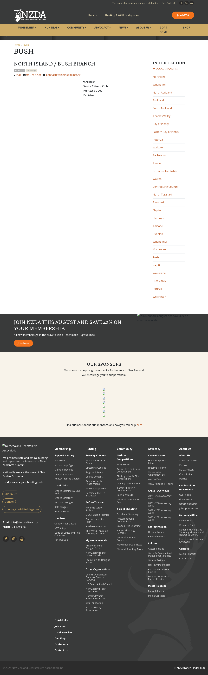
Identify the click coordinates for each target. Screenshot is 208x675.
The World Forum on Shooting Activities (97, 532)
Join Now (23, 343)
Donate (92, 15)
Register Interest (95, 472)
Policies (152, 543)
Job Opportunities (188, 508)
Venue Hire (185, 520)
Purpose (183, 465)
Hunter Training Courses (67, 478)
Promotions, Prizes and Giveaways (191, 540)
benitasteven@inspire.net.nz (63, 75)
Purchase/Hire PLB (96, 526)
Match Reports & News (129, 544)
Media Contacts (156, 595)
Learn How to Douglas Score (98, 561)
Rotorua (158, 139)
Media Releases (157, 585)
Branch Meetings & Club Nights (67, 492)
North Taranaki (162, 194)
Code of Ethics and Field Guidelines (67, 534)
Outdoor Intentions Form (96, 520)
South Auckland (162, 108)
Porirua (157, 288)
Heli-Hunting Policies (159, 564)
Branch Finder (61, 511)
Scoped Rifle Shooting (129, 525)
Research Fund (187, 525)
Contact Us (185, 558)
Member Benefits (63, 469)
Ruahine (158, 234)
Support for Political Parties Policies (158, 578)
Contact (184, 548)
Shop (186, 27)
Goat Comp (164, 30)
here (139, 425)
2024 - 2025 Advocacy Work (159, 497)
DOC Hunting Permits (97, 514)
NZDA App (60, 528)
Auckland (158, 100)
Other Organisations (98, 569)
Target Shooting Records (126, 532)
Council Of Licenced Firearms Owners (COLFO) (96, 577)
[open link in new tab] (104, 389)
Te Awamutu (160, 155)
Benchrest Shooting (127, 514)
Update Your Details (65, 523)
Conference (61, 644)
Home (17, 44)
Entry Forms (123, 464)
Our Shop (59, 638)
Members (59, 518)
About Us (143, 27)
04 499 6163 (19, 527)
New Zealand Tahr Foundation (95, 590)
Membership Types (64, 465)
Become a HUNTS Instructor (95, 494)
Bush (26, 44)
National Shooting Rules (130, 549)
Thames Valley (161, 116)
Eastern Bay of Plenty (166, 132)
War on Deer (155, 479)
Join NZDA (183, 15)
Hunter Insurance (63, 474)
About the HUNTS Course (95, 462)
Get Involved (61, 539)
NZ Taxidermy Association (93, 609)
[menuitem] (27, 30)
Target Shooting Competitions (126, 489)
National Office (188, 515)
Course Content (94, 476)
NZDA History (186, 469)
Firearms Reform (157, 467)
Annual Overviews (158, 490)
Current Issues (156, 455)
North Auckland (162, 92)
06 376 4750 (33, 75)
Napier (157, 210)
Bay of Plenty (161, 124)
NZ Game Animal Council (99, 584)
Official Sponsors (188, 503)
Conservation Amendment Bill (156, 473)
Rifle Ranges (61, 506)
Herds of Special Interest (157, 462)
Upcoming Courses (96, 467)
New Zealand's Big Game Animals (96, 554)
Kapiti (156, 265)
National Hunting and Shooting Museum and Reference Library (191, 532)
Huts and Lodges (63, 502)
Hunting (51, 27)
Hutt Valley (159, 281)
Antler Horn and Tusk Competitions (128, 470)
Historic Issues (156, 532)
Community (75, 27)
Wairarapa (159, 273)
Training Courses (96, 455)
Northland (159, 77)
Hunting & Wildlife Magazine (122, 15)
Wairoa (157, 179)
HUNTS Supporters (96, 488)
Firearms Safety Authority (94, 509)
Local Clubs (61, 485)
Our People (185, 494)
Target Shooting (127, 508)
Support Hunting (64, 455)
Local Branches (166, 69)
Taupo (157, 163)
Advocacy (101, 27)
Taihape (158, 226)
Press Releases (156, 591)
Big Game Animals (96, 540)
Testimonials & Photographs (94, 482)
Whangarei (159, 84)
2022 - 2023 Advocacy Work (159, 511)
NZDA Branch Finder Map (190, 668)
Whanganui (160, 241)
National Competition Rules (128, 501)
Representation (157, 526)
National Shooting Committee (126, 539)
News (122, 27)
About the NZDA (188, 460)
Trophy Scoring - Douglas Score (95, 547)
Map (18, 75)
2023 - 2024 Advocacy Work (159, 504)
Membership (26, 27)
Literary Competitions (128, 483)
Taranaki (158, 202)
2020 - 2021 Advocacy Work (159, 518)
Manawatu (159, 249)
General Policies (156, 560)
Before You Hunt (95, 502)
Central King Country (165, 187)
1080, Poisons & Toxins (160, 483)
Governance (185, 499)
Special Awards (125, 494)
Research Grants (157, 536)
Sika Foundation (94, 602)
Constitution (186, 474)
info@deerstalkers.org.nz (26, 522)
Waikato (158, 147)
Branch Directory (63, 497)
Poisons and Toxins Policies (158, 570)
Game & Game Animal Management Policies (160, 554)
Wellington (159, 296)
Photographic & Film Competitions (128, 477)
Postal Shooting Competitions (125, 520)
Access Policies (156, 548)
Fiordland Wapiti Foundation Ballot (95, 597)
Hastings (158, 218)
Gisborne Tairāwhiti (165, 171)
